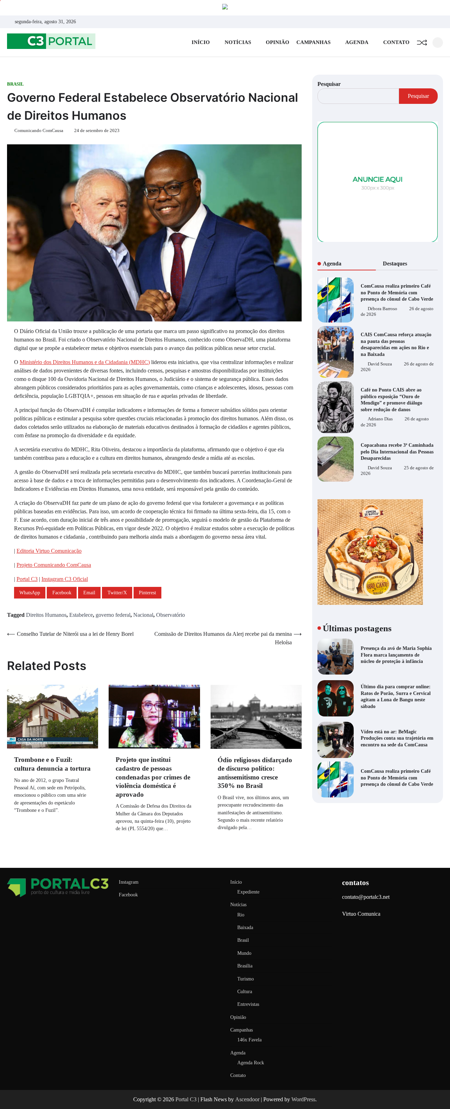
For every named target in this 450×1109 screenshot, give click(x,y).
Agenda (356, 42)
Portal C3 (27, 579)
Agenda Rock (250, 1062)
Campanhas (313, 42)
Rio (240, 914)
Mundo (244, 953)
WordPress (303, 1099)
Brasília (244, 966)
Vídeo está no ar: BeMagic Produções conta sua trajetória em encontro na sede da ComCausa (397, 738)
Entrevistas (248, 1004)
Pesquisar (329, 84)
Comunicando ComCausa (38, 130)
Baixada (245, 927)
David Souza (380, 363)
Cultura (244, 991)
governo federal (113, 615)
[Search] (437, 42)
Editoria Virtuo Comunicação (49, 551)
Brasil (15, 84)
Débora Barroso (382, 308)
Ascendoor (247, 1099)
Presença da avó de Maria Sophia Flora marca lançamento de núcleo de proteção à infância (396, 654)
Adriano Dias (380, 418)
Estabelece (81, 615)
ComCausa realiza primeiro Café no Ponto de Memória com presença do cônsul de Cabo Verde (397, 292)
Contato (396, 42)
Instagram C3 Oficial (64, 579)
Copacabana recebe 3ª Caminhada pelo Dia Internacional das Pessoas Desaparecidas (397, 451)
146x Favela (249, 1039)
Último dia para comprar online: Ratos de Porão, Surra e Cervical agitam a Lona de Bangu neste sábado (396, 696)
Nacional (143, 615)
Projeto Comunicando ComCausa (54, 565)
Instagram (129, 882)
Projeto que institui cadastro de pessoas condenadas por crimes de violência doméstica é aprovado (153, 777)
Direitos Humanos (46, 615)
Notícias (238, 42)
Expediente (248, 892)
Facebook (128, 894)
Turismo (245, 979)
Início (201, 42)
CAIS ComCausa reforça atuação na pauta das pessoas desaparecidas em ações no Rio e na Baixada (396, 344)
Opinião (277, 42)
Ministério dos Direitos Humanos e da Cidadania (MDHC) (85, 362)
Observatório (170, 615)
